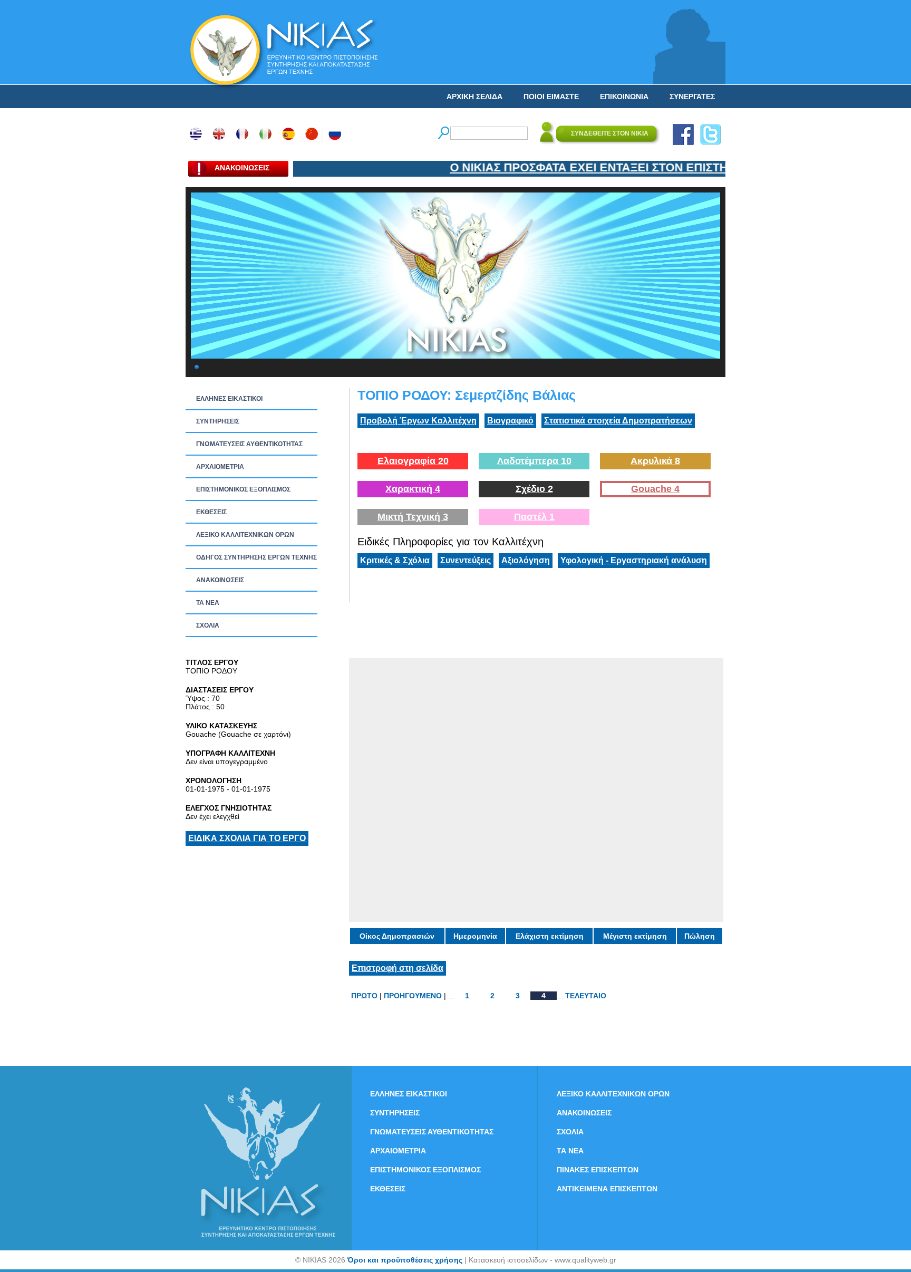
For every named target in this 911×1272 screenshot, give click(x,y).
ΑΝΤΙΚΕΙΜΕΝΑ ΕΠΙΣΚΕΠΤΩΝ (607, 1188)
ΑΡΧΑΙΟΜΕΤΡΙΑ (220, 466)
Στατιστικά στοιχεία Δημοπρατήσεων (618, 420)
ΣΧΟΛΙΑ (207, 625)
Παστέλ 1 (534, 517)
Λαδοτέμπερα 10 (534, 461)
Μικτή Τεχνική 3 (412, 517)
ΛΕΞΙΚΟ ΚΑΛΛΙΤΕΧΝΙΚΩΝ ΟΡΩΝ (245, 534)
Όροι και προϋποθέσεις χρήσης (404, 1260)
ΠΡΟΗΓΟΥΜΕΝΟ (413, 995)
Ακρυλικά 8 (655, 461)
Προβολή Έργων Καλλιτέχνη (418, 420)
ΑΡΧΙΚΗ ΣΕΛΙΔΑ (474, 96)
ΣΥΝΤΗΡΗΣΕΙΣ (217, 421)
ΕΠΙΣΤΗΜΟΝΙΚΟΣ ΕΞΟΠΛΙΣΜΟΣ (243, 489)
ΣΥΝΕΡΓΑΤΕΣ (692, 96)
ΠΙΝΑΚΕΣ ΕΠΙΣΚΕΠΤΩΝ (597, 1169)
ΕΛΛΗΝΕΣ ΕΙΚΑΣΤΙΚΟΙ (229, 398)
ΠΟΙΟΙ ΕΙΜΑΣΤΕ (551, 96)
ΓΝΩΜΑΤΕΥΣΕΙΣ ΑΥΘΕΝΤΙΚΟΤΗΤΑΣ (249, 444)
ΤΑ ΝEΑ (207, 602)
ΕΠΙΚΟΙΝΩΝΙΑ (624, 96)
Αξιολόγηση (525, 560)
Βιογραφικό (510, 420)
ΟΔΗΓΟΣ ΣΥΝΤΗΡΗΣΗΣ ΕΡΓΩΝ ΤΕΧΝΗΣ (256, 557)
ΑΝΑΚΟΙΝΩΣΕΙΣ (220, 580)
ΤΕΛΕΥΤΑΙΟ (585, 995)
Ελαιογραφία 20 (413, 461)
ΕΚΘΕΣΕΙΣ (211, 512)
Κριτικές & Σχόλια (395, 560)
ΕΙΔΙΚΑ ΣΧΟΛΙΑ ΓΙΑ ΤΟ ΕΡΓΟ (247, 838)
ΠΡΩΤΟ (364, 995)
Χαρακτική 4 (412, 489)
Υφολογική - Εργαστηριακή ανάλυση (633, 560)
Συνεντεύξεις (465, 560)
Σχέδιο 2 (534, 489)
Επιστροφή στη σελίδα (397, 967)
